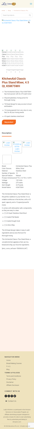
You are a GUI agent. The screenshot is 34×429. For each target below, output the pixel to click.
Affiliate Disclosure (12, 385)
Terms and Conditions (13, 376)
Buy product (9, 122)
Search (30, 15)
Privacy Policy (11, 379)
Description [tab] (7, 133)
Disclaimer (10, 382)
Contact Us (12, 401)
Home (8, 360)
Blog (7, 369)
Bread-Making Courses (14, 363)
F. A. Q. (8, 366)
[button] (29, 22)
